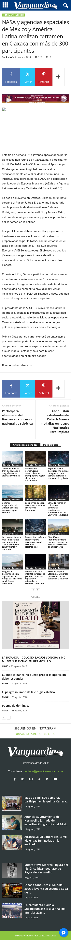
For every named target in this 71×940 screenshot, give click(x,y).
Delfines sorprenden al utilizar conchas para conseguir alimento (10, 507)
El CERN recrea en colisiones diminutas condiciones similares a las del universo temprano (58, 508)
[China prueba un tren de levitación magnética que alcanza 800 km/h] (12, 459)
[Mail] (32, 779)
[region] (35, 98)
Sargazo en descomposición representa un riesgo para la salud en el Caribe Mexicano (12, 577)
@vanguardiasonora (35, 734)
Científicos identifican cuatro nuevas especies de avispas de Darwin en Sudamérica (57, 542)
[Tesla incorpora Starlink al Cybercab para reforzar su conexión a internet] (58, 562)
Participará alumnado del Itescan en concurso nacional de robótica (17, 417)
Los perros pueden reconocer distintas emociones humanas (35, 506)
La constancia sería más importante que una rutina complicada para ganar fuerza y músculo (11, 543)
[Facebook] (16, 779)
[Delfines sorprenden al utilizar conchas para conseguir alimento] (12, 493)
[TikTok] (40, 779)
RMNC (9, 57)
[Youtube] (55, 779)
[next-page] (38, 590)
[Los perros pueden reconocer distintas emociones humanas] (35, 493)
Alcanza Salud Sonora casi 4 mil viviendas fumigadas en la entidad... (45, 840)
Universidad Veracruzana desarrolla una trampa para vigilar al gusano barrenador (35, 474)
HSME (5, 666)
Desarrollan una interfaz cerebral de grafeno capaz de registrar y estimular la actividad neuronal (35, 577)
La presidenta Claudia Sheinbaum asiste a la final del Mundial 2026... (44, 908)
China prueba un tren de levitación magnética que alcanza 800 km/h (11, 472)
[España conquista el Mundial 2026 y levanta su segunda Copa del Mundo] (12, 890)
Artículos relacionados (25, 444)
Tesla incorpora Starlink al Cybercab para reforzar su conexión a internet (58, 575)
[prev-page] (33, 590)
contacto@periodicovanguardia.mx (43, 771)
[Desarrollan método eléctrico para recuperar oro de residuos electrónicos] (35, 527)
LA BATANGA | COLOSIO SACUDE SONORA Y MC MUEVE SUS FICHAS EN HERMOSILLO (33, 659)
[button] (35, 625)
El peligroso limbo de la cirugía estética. (29, 692)
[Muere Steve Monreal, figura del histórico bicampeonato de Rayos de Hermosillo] (12, 870)
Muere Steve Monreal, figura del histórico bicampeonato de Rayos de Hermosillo (46, 868)
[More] (58, 77)
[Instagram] (24, 779)
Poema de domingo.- (16, 705)
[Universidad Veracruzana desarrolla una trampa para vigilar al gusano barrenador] (35, 459)
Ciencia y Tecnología (13, 15)
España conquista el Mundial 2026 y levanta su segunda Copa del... (46, 888)
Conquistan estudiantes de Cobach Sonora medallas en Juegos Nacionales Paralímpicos (55, 421)
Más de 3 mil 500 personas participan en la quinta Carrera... (46, 799)
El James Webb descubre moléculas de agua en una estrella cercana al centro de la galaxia (58, 473)
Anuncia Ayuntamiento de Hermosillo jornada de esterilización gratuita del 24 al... (46, 820)
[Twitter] (48, 779)
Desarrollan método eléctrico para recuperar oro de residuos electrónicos (35, 542)
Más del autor (50, 444)
